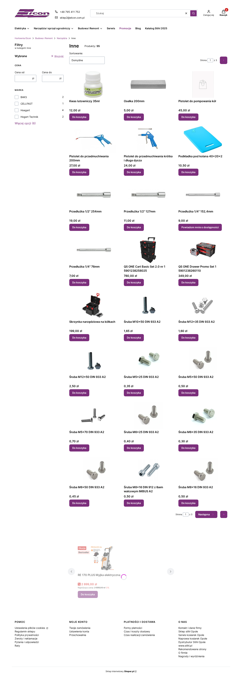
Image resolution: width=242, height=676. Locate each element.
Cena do (47, 72)
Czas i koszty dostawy (137, 631)
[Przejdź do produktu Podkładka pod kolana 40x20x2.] (202, 139)
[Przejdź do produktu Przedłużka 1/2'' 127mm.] (148, 194)
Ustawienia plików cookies (30, 627)
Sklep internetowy (120, 671)
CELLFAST (27, 103)
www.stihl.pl (185, 645)
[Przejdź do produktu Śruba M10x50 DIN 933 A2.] (148, 305)
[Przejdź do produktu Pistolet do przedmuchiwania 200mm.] (93, 139)
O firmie (182, 652)
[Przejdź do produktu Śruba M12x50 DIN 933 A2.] (93, 360)
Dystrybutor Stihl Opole (192, 642)
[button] (193, 13)
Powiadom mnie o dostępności (200, 227)
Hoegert (25, 110)
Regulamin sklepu (25, 631)
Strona (203, 60)
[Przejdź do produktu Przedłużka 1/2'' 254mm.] (93, 194)
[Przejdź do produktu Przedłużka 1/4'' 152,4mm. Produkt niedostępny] (202, 194)
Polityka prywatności (27, 634)
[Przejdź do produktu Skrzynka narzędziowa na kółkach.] (93, 305)
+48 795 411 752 (70, 11)
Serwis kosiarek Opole (191, 634)
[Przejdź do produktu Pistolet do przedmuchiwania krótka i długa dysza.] (148, 139)
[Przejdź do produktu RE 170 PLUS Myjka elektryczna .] (104, 558)
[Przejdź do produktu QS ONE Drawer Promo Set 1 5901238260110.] (202, 250)
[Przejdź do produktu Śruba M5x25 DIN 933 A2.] (148, 360)
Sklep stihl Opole (188, 631)
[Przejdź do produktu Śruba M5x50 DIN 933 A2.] (202, 360)
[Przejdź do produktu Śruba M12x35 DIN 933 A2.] (202, 305)
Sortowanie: (76, 53)
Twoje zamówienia (79, 627)
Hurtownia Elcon (23, 38)
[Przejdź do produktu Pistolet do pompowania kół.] (202, 84)
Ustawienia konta (79, 631)
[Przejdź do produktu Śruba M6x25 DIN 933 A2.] (148, 415)
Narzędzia (62, 38)
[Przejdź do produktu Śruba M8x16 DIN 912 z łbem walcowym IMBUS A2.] (148, 470)
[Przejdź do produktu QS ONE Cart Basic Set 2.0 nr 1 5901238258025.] (148, 250)
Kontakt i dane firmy (190, 627)
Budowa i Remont (44, 38)
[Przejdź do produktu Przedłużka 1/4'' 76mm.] (93, 250)
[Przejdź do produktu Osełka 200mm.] (148, 84)
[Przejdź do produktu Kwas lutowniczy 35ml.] (93, 84)
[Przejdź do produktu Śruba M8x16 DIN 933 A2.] (202, 470)
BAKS (24, 97)
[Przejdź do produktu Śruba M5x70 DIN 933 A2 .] (93, 415)
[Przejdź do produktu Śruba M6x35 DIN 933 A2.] (202, 415)
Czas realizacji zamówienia (139, 634)
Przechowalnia (77, 634)
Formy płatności (133, 627)
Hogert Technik (29, 116)
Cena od (19, 72)
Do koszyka (79, 116)
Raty (17, 645)
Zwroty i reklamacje (26, 638)
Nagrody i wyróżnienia (191, 656)
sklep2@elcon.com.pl (72, 17)
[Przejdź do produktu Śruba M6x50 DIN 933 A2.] (93, 470)
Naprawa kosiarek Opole (192, 638)
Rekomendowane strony (192, 649)
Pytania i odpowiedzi (27, 642)
